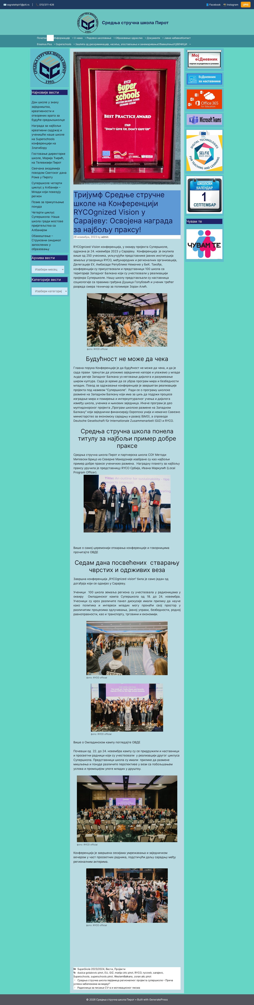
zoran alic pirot (142, 976)
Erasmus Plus (44, 44)
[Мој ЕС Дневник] (204, 67)
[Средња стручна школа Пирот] (88, 22)
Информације (62, 37)
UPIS (245, 4)
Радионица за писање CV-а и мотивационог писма (108, 987)
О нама (78, 37)
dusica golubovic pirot (90, 972)
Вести (50, 37)
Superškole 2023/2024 (90, 969)
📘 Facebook (213, 4)
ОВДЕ (94, 552)
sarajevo (158, 972)
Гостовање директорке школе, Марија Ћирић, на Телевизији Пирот (48, 158)
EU (106, 972)
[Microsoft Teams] (204, 124)
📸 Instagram (230, 4)
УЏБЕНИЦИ (180, 44)
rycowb (147, 972)
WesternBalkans (123, 976)
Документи (153, 37)
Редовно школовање (99, 37)
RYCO (138, 972)
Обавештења (165, 44)
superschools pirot (102, 976)
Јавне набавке (172, 37)
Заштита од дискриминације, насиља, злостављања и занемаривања (116, 44)
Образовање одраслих (129, 37)
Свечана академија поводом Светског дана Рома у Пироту (49, 173)
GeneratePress (158, 999)
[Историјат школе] (49, 83)
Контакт (186, 37)
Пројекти (119, 969)
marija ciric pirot (124, 972)
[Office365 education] (204, 108)
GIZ (111, 972)
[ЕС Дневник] (204, 83)
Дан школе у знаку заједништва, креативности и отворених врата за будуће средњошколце (48, 111)
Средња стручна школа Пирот (135, 22)
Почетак (42, 37)
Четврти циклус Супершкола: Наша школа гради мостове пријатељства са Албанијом (47, 221)
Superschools (63, 44)
